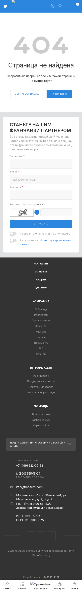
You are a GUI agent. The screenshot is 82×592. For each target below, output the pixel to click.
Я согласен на (45, 242)
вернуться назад (27, 93)
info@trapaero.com (29, 487)
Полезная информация (41, 392)
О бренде (41, 309)
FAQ (41, 348)
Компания (40, 301)
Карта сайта (41, 425)
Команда (41, 326)
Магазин (41, 263)
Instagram (31, 535)
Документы (41, 342)
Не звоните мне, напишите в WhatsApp (45, 233)
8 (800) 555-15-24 (31, 475)
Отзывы (41, 353)
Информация (41, 367)
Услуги (41, 271)
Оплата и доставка (41, 386)
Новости (41, 337)
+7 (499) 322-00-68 (29, 465)
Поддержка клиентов (41, 381)
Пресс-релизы (41, 320)
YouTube (51, 535)
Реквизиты (41, 314)
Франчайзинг (41, 375)
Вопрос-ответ (41, 414)
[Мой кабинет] (67, 6)
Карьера (41, 331)
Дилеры (41, 287)
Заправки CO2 (41, 419)
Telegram (41, 535)
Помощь (41, 406)
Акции (41, 279)
